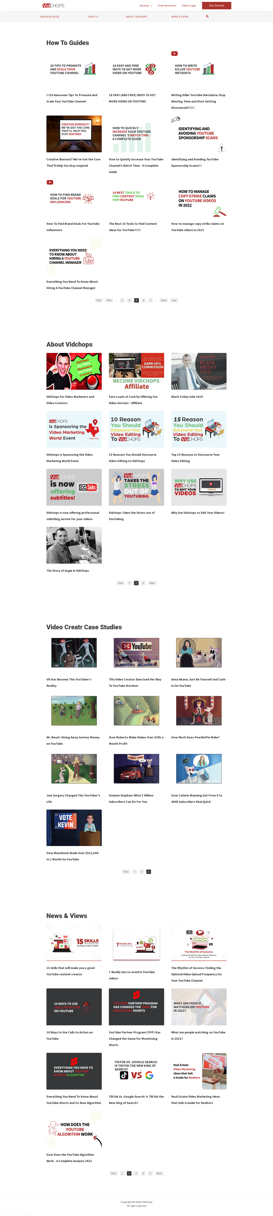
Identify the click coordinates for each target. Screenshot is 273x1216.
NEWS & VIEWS (179, 16)
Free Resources (167, 5)
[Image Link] (74, 69)
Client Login (189, 5)
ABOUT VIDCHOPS (136, 16)
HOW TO (93, 16)
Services (144, 5)
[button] (150, 5)
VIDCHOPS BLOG (49, 16)
